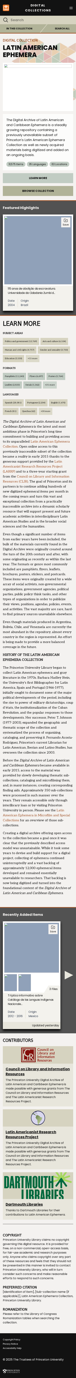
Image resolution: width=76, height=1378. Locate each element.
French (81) (10, 411)
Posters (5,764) (56, 376)
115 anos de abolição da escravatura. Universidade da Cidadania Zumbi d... (32, 291)
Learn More (38, 178)
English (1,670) (58, 402)
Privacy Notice (10, 1343)
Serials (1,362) (32, 385)
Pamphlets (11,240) (14, 376)
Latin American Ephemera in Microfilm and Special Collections (36, 815)
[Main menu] (71, 8)
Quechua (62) (28, 411)
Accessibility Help (12, 1348)
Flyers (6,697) (36, 376)
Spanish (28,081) (13, 402)
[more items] (69, 975)
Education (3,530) (13, 358)
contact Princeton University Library (37, 1267)
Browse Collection (38, 191)
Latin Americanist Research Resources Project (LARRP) (33, 466)
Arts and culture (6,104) (54, 341)
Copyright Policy (11, 1339)
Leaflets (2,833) (12, 385)
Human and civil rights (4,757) (19, 350)
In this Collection (19, 28)
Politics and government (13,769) (21, 341)
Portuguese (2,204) (36, 402)
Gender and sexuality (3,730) (54, 350)
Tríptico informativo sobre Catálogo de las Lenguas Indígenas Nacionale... (31, 999)
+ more (32, 358)
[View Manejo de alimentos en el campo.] (38, 87)
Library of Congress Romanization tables (30, 1316)
